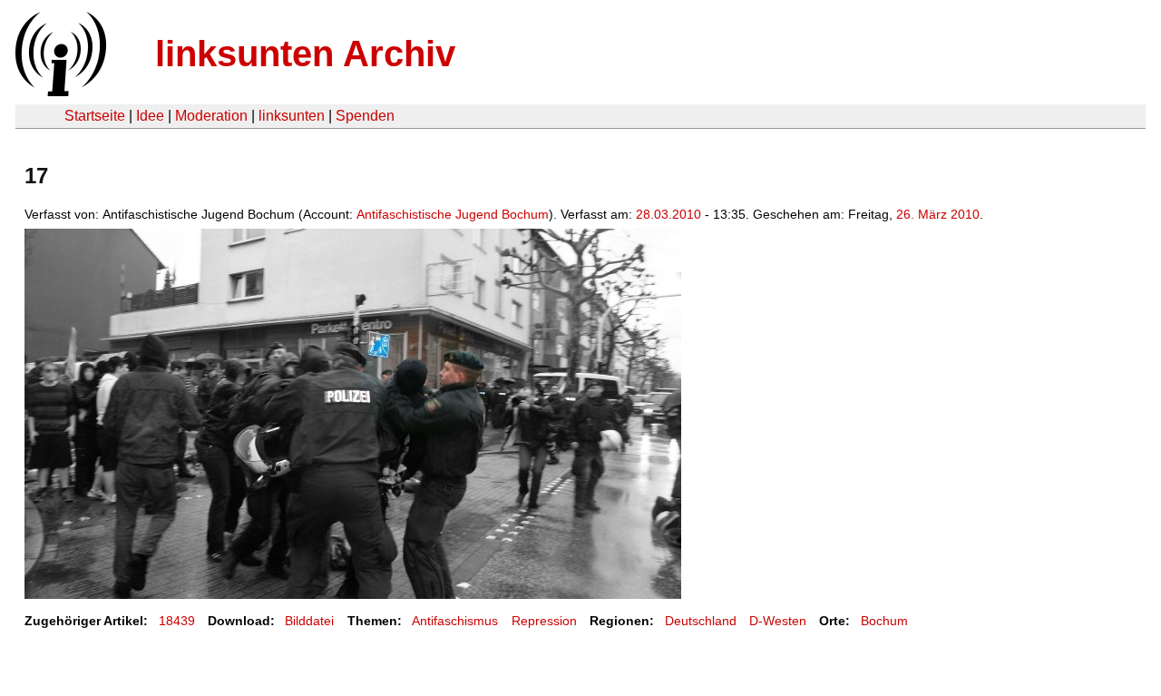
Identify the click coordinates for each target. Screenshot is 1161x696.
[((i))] (59, 91)
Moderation (211, 115)
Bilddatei (309, 620)
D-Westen (777, 620)
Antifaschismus (455, 620)
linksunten (292, 115)
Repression (544, 620)
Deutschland (701, 620)
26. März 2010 (938, 214)
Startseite (94, 115)
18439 (177, 620)
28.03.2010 (668, 214)
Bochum (884, 620)
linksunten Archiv (305, 54)
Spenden (365, 115)
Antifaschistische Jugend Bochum (452, 214)
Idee (150, 115)
